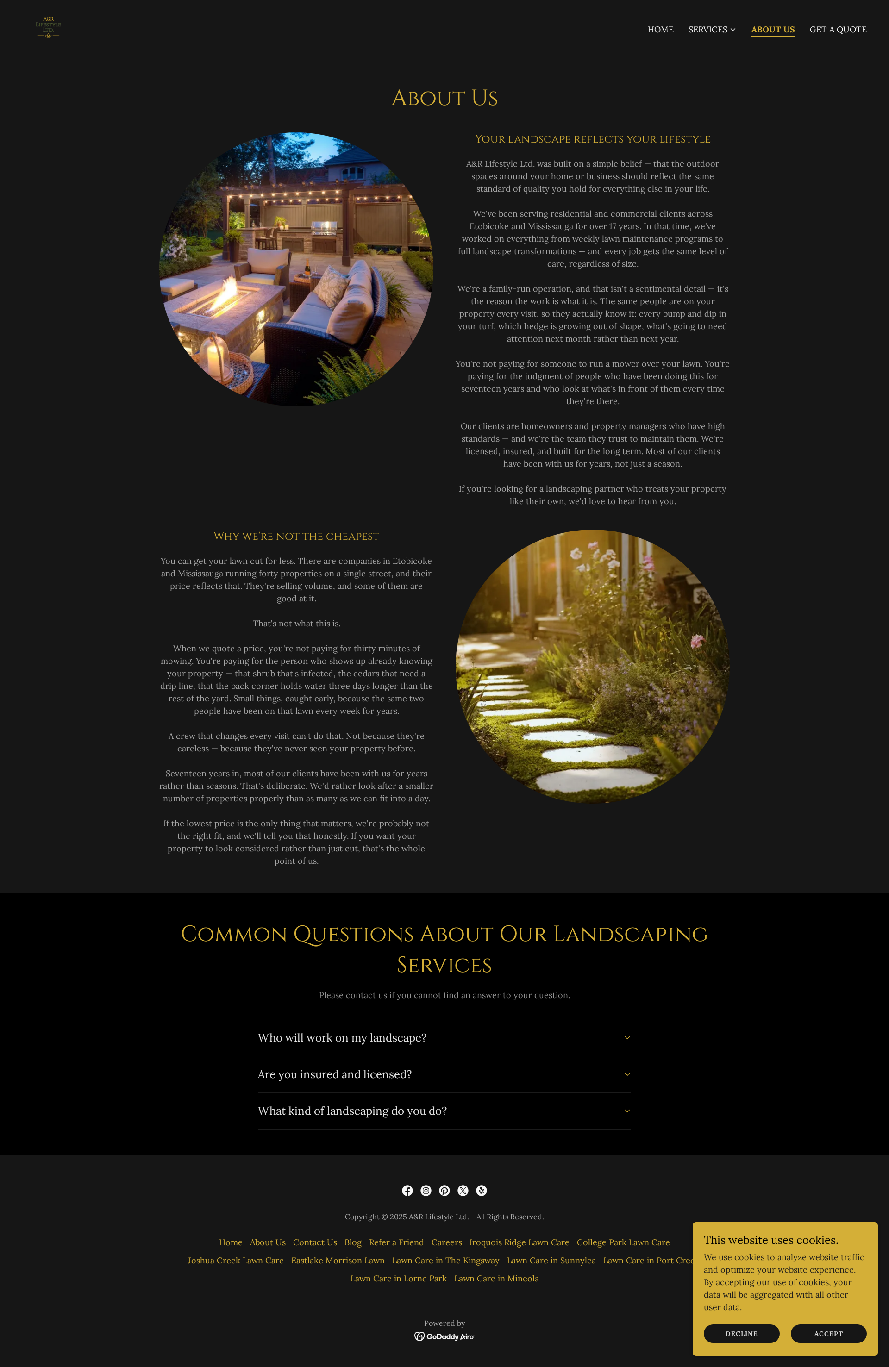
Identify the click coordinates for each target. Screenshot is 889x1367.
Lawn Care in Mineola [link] (496, 1278)
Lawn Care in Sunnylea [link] (551, 1260)
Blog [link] (353, 1242)
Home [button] (231, 1242)
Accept (828, 1334)
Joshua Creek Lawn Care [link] (236, 1260)
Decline (742, 1334)
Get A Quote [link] (838, 29)
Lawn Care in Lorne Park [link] (399, 1278)
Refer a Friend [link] (396, 1242)
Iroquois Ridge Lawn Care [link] (520, 1242)
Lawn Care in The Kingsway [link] (446, 1260)
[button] (713, 29)
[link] (48, 27)
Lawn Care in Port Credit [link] (652, 1260)
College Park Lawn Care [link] (623, 1242)
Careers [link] (447, 1242)
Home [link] (661, 29)
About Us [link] (773, 29)
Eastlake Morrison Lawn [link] (338, 1260)
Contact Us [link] (315, 1242)
